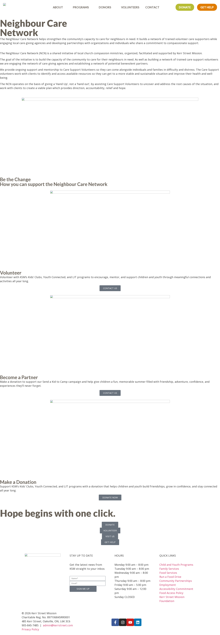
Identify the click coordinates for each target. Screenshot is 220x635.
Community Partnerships (175, 581)
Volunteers (130, 7)
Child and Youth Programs (176, 564)
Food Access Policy (171, 593)
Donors (105, 7)
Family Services (169, 568)
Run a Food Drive (170, 577)
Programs (81, 7)
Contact (152, 7)
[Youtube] (130, 622)
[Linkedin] (137, 622)
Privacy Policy (30, 629)
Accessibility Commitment (176, 589)
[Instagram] (122, 622)
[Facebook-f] (115, 622)
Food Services (168, 573)
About (58, 7)
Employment (167, 585)
